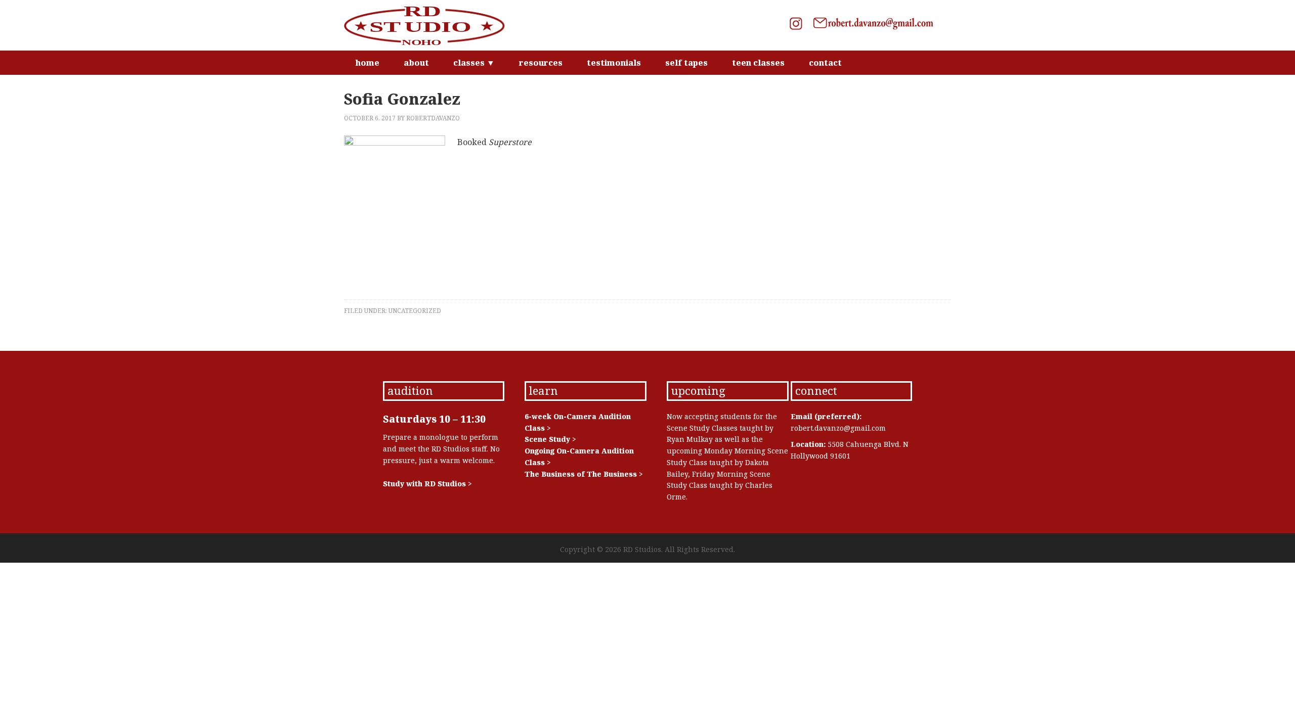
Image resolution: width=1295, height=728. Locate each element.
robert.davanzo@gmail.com (838, 428)
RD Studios (430, 25)
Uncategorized (414, 310)
